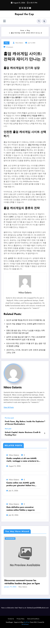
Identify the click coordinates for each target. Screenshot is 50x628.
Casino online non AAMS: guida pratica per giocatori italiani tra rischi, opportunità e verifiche (20, 484)
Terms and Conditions (33, 619)
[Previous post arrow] (44, 421)
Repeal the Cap (24, 14)
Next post (8, 428)
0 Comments (9, 47)
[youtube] (30, 8)
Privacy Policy (20, 619)
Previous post (9, 418)
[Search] (39, 21)
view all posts (9, 407)
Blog (6, 43)
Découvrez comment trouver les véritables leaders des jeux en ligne (22, 582)
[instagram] (27, 8)
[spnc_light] (44, 21)
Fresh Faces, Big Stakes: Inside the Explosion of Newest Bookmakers (24, 422)
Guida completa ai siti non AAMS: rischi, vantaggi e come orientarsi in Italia (22, 459)
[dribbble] (25, 8)
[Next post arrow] (44, 433)
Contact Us (11, 619)
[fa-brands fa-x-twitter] (22, 8)
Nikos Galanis (19, 43)
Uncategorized (10, 538)
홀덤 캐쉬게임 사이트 (36, 145)
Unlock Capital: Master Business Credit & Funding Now (22, 433)
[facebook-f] (20, 8)
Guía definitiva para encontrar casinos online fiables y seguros (20, 508)
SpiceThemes (25, 624)
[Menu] (4, 21)
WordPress (26, 622)
